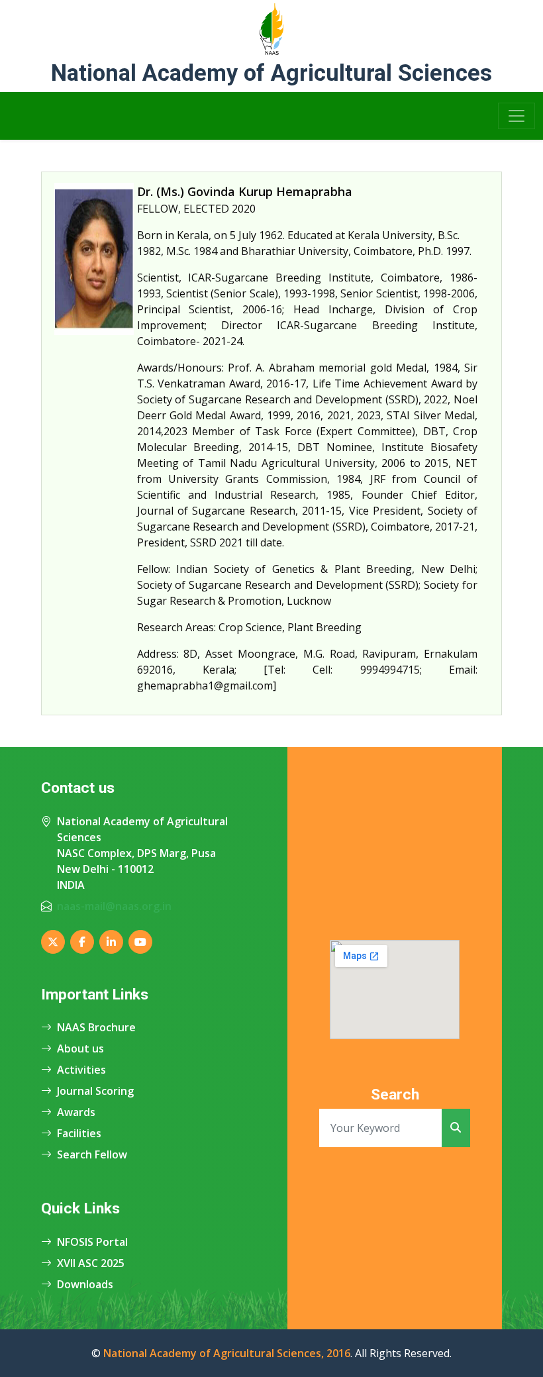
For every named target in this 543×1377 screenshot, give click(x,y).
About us (80, 1048)
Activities (81, 1069)
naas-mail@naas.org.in (114, 906)
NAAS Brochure (96, 1027)
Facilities (79, 1133)
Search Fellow (92, 1154)
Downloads (85, 1284)
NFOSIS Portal (92, 1242)
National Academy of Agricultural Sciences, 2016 (226, 1353)
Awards (76, 1112)
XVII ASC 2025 (90, 1263)
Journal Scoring (95, 1091)
